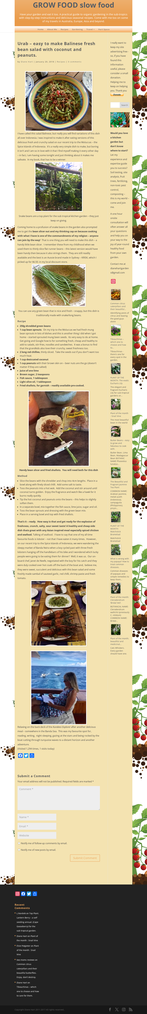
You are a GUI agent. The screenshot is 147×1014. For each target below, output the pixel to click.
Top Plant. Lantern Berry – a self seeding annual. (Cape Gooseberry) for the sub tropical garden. (28, 922)
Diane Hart (27, 61)
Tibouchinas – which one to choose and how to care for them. (28, 991)
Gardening (77, 29)
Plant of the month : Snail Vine (28, 950)
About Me (52, 29)
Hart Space (104, 29)
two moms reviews (25, 959)
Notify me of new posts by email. (38, 849)
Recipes (64, 29)
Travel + (90, 29)
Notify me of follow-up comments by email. (44, 843)
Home (40, 29)
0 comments (75, 61)
